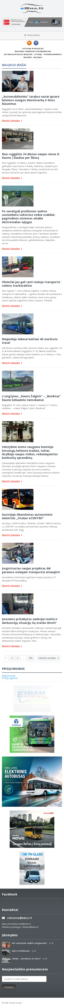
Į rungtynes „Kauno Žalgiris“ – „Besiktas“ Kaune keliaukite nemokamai (31, 398)
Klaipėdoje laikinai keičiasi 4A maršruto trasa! (30, 340)
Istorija (38, 54)
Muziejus (37, 57)
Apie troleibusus (21, 950)
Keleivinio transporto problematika (33, 51)
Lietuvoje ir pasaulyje (32, 48)
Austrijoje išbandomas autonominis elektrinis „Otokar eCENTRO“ (27, 516)
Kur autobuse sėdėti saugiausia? (29, 943)
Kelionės (28, 57)
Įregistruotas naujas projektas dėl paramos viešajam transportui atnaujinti (31, 570)
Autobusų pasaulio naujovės (18, 54)
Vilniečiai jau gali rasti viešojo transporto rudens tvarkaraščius (31, 283)
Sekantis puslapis (48, 657)
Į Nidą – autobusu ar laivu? (26, 958)
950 (31, 657)
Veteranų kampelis (53, 54)
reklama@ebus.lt (19, 918)
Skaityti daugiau (11, 120)
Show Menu (33, 35)
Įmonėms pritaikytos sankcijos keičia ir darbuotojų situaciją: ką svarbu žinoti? (30, 620)
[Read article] (17, 71)
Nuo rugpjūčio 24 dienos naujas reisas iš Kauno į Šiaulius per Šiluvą (30, 156)
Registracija (8, 675)
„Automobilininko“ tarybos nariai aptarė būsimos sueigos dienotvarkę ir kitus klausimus (30, 100)
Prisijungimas (10, 678)
